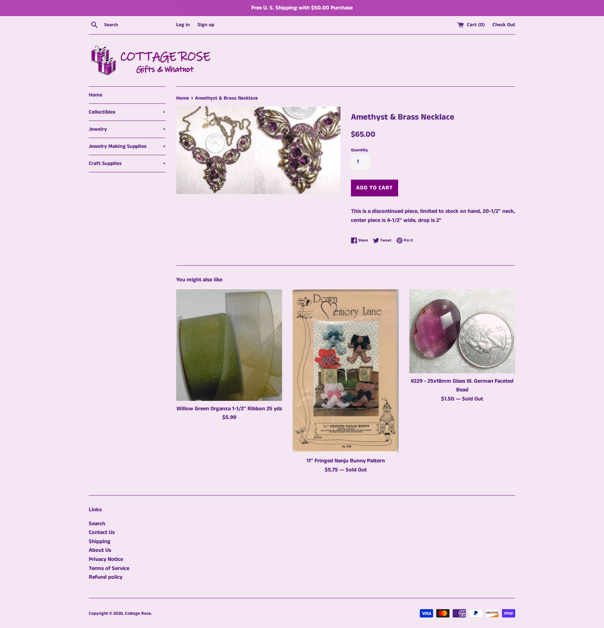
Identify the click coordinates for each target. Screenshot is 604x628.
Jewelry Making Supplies (127, 146)
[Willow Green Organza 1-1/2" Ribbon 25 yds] (229, 345)
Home (95, 95)
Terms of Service (109, 568)
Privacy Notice (106, 559)
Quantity (359, 150)
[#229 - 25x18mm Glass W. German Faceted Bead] (462, 331)
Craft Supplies (127, 163)
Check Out (503, 24)
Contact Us (102, 532)
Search (97, 524)
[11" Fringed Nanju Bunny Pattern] (345, 371)
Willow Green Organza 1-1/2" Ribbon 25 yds (229, 409)
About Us (100, 550)
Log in (183, 24)
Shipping (99, 541)
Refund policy (105, 577)
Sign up (205, 24)
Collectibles (127, 112)
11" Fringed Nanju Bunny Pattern (346, 461)
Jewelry (127, 129)
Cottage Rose (138, 613)
